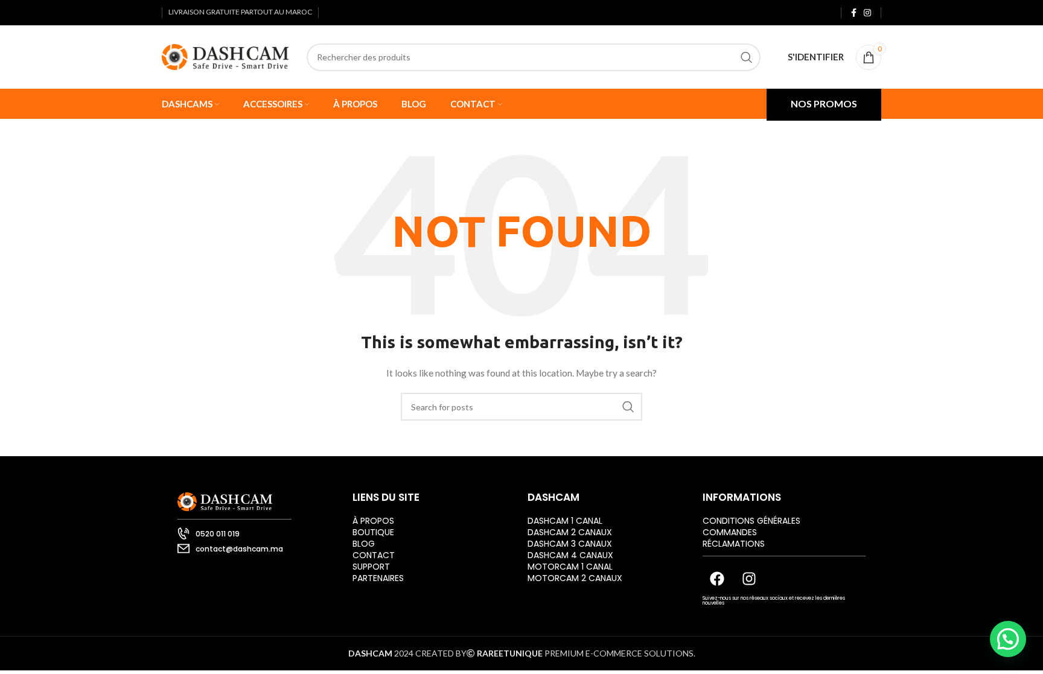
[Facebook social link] (853, 13)
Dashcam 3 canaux (570, 544)
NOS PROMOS (824, 103)
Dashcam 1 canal (565, 521)
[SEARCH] (747, 57)
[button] (1008, 639)
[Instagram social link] (867, 13)
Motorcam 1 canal (570, 567)
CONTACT (373, 555)
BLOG (363, 544)
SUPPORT (371, 567)
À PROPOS (373, 521)
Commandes (730, 532)
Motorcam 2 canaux (575, 578)
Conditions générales (751, 521)
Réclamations (734, 544)
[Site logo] (225, 56)
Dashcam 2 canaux (570, 532)
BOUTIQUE (373, 532)
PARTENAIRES (378, 578)
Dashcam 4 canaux (570, 555)
